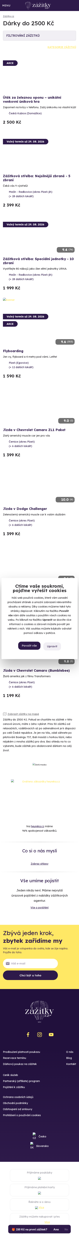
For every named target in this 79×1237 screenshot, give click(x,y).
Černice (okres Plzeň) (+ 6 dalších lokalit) (22, 444)
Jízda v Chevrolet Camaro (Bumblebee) (36, 670)
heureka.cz (37, 826)
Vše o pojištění (39, 907)
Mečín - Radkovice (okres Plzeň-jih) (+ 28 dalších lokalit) (30, 194)
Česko (42, 1136)
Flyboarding (13, 351)
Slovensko (42, 1146)
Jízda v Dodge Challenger (25, 509)
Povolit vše (29, 645)
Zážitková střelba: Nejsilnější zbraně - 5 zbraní (36, 178)
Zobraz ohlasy (39, 863)
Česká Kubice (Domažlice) (25, 113)
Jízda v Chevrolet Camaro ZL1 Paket (34, 430)
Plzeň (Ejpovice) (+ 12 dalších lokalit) (21, 365)
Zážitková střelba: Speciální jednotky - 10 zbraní (38, 261)
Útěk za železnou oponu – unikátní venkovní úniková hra (32, 99)
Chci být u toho (30, 975)
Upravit (52, 646)
